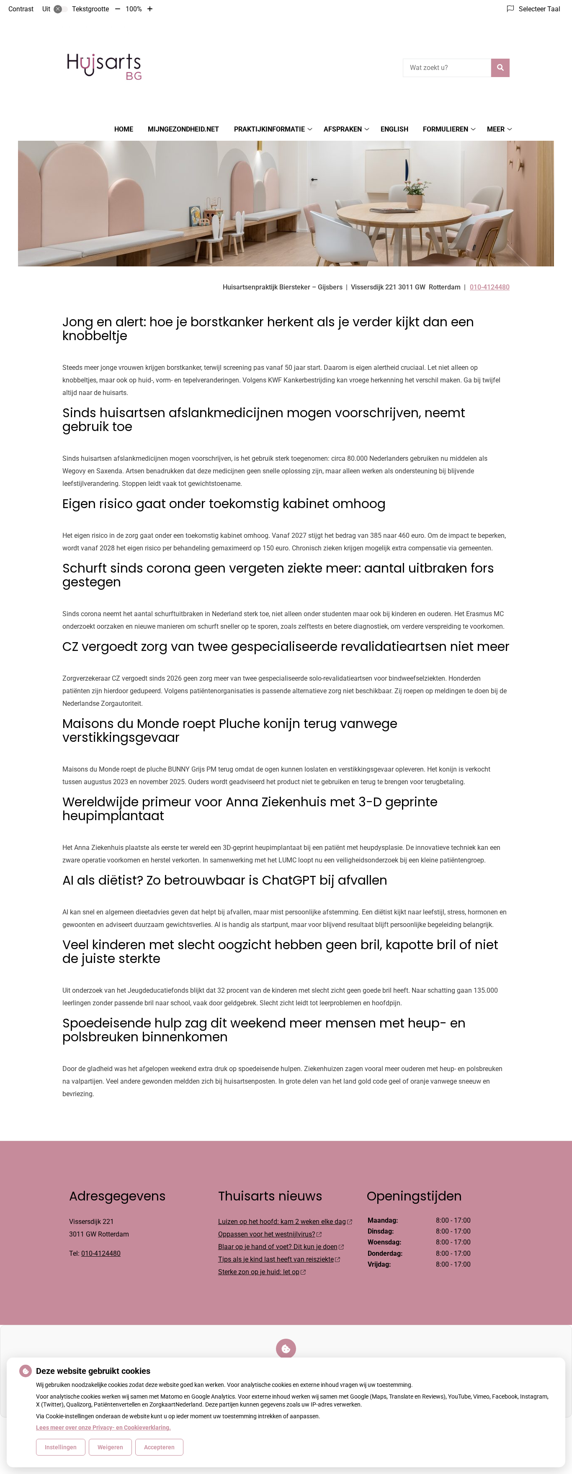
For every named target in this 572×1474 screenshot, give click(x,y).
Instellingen (61, 1447)
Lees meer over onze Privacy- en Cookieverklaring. (103, 1427)
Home (123, 129)
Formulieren (445, 129)
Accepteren (159, 1447)
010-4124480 (101, 1253)
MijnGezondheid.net (183, 129)
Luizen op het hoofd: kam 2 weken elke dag (282, 1222)
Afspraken (343, 129)
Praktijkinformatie (269, 129)
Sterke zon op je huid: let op (258, 1272)
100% (134, 9)
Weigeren (110, 1447)
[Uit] (61, 9)
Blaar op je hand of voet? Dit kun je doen (278, 1247)
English (394, 129)
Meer (496, 129)
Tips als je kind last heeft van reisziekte (276, 1259)
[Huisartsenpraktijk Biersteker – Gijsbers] (104, 66)
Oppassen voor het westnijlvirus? (266, 1234)
